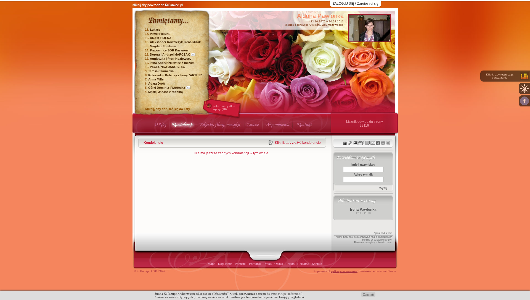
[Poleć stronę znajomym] (524, 100)
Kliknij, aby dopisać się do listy (167, 109)
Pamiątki (241, 263)
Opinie (279, 263)
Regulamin (225, 263)
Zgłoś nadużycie (382, 233)
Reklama (303, 263)
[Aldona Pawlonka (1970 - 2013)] (369, 40)
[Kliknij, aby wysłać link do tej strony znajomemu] (372, 143)
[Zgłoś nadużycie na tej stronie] (388, 143)
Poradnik (255, 263)
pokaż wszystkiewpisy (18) (224, 108)
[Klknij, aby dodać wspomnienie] (367, 143)
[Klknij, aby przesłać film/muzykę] (361, 143)
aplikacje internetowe (344, 271)
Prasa (268, 263)
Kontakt (317, 263)
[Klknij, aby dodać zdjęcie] (355, 143)
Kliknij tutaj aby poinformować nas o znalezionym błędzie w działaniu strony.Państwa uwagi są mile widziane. (364, 240)
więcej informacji (290, 293)
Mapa (212, 263)
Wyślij (383, 188)
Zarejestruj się (367, 4)
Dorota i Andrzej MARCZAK (170, 54)
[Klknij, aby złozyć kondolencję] (350, 143)
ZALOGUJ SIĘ (343, 4)
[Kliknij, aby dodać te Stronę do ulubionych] (383, 143)
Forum (290, 263)
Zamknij (368, 294)
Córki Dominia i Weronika (166, 87)
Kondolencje (153, 143)
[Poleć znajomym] (378, 143)
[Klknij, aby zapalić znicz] (345, 143)
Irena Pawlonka (363, 209)
